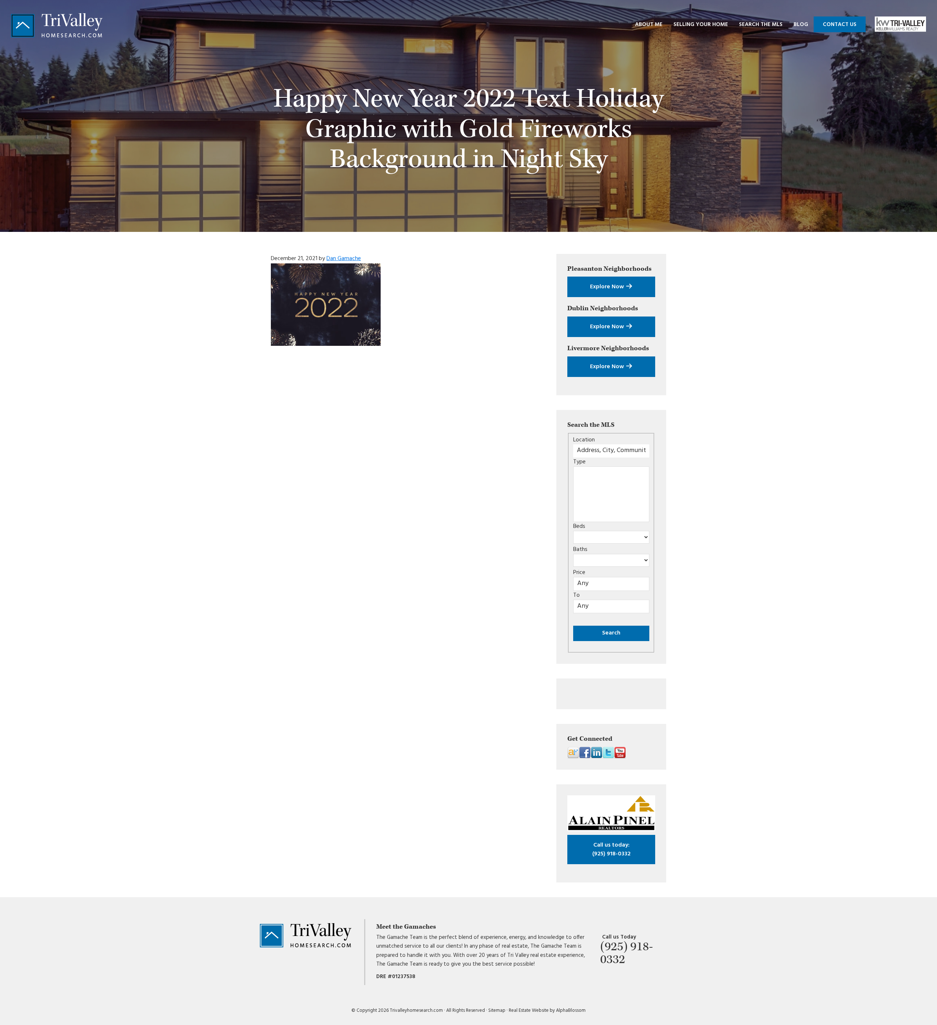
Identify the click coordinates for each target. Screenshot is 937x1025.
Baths (580, 549)
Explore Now (608, 287)
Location (584, 440)
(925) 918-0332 (611, 849)
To (576, 595)
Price (579, 572)
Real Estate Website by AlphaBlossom (547, 1010)
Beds (579, 526)
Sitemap (496, 1010)
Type (579, 462)
